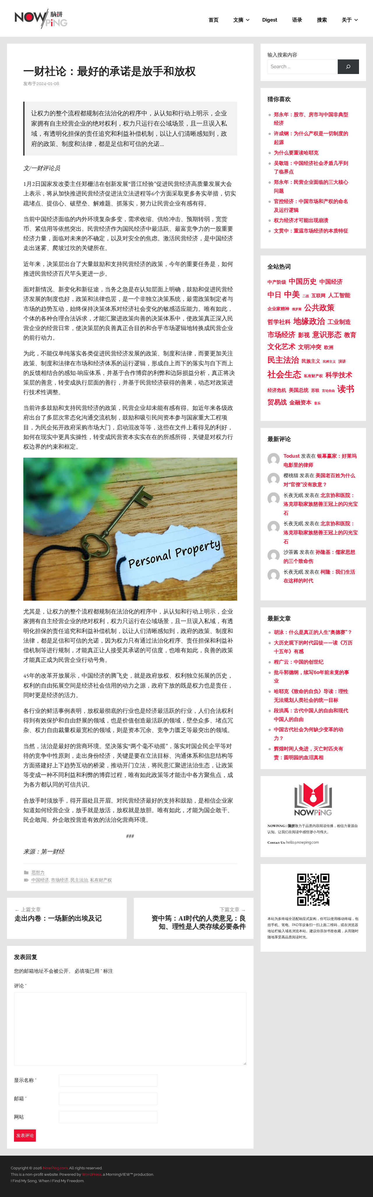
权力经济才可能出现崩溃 (301, 220)
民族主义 (311, 361)
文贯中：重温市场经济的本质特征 (311, 231)
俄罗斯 (297, 309)
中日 (274, 294)
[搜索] (348, 66)
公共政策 (319, 307)
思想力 (38, 872)
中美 (292, 294)
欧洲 (328, 347)
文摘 (238, 20)
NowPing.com (55, 1168)
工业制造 (339, 321)
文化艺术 (281, 347)
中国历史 (303, 281)
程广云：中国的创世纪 (298, 662)
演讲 (342, 361)
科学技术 (339, 375)
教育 (350, 335)
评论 (20, 986)
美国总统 (299, 390)
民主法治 (79, 880)
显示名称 (25, 1080)
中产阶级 (277, 282)
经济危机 (277, 390)
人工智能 (339, 295)
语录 (297, 20)
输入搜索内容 (282, 55)
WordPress (91, 1174)
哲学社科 (279, 321)
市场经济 (59, 880)
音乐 (317, 403)
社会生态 (284, 374)
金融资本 (300, 402)
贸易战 (277, 402)
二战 (305, 296)
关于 (347, 20)
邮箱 (20, 1098)
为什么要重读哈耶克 (296, 153)
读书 (345, 389)
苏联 (315, 390)
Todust (292, 456)
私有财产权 (101, 880)
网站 (19, 1117)
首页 (214, 20)
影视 (304, 335)
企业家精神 (278, 308)
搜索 (322, 20)
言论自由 (328, 391)
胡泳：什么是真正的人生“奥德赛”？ (313, 632)
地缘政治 (309, 321)
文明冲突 (309, 346)
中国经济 (40, 880)
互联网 (319, 295)
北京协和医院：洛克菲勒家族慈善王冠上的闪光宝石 (321, 504)
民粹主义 (329, 362)
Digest (269, 20)
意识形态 (327, 334)
